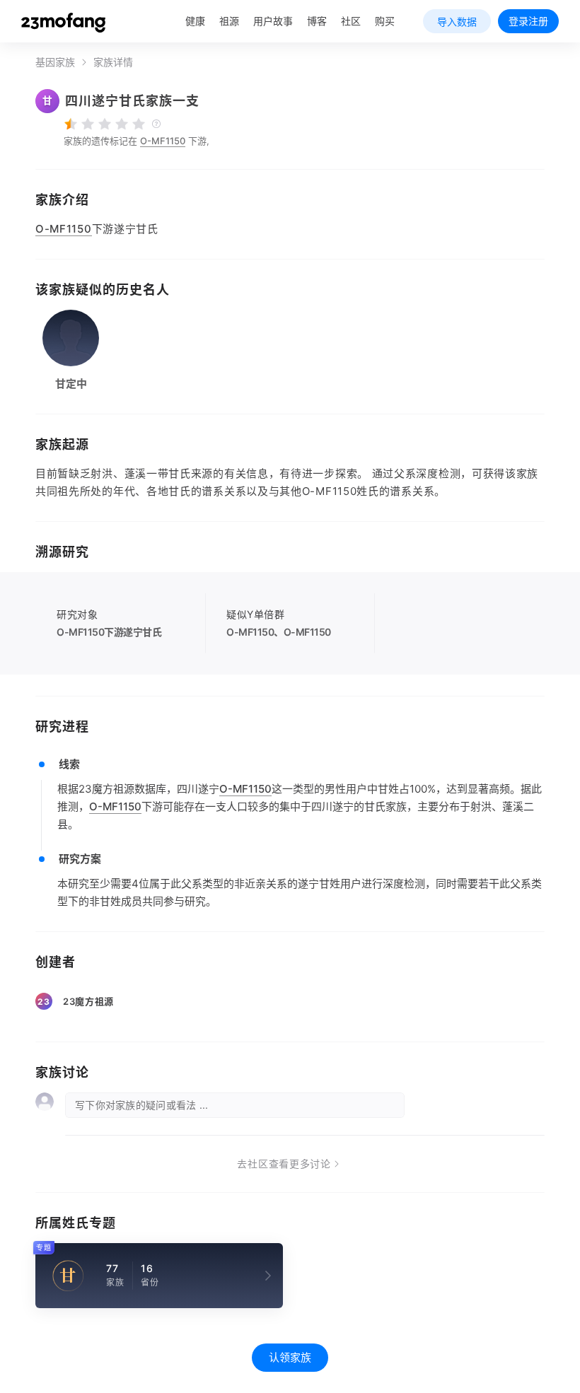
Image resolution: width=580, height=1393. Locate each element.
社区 (351, 21)
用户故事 (273, 21)
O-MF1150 (162, 140)
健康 (195, 21)
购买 (385, 21)
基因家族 (55, 62)
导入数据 (457, 22)
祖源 (229, 21)
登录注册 (528, 21)
